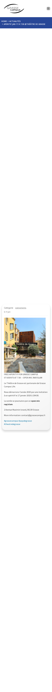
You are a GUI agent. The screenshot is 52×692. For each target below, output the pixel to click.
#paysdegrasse (25, 420)
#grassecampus (11, 420)
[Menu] (48, 8)
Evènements (20, 308)
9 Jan (8, 312)
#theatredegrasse (12, 424)
